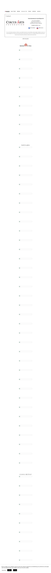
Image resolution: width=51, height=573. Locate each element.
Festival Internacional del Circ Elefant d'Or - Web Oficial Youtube (43, 1)
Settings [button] (9, 570)
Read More (4, 570)
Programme (7, 10)
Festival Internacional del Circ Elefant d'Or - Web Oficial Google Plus (42, 1)
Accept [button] (15, 570)
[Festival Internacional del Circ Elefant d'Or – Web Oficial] (25, 6)
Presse (29, 10)
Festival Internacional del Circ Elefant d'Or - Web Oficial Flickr (45, 1)
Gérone (18, 10)
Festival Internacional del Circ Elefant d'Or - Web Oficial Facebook (38, 1)
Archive (38, 10)
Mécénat (34, 10)
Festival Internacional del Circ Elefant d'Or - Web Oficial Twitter (40, 1)
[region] (25, 91)
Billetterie (13, 10)
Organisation (24, 10)
